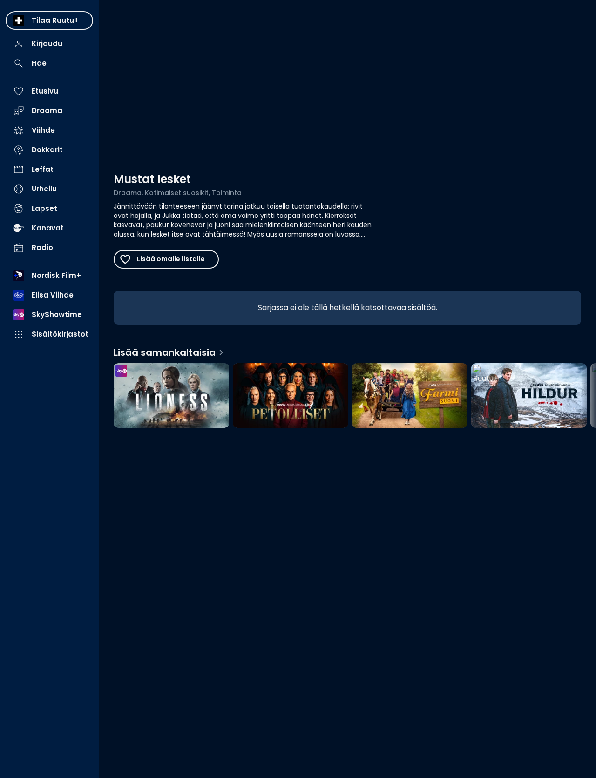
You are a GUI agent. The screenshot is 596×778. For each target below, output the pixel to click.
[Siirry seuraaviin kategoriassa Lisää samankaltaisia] (581, 396)
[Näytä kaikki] (347, 393)
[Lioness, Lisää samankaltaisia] (171, 396)
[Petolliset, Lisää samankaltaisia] (290, 396)
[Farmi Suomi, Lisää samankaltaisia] (409, 396)
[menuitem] (49, 20)
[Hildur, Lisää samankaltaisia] (529, 396)
